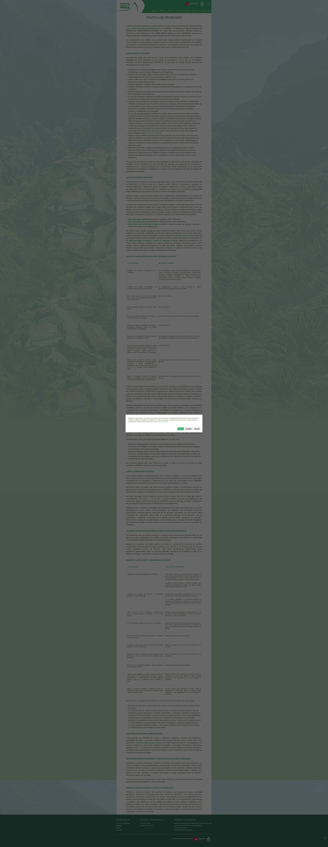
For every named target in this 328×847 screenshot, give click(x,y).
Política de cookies (162, 421)
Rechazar (196, 428)
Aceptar (181, 428)
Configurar (189, 428)
